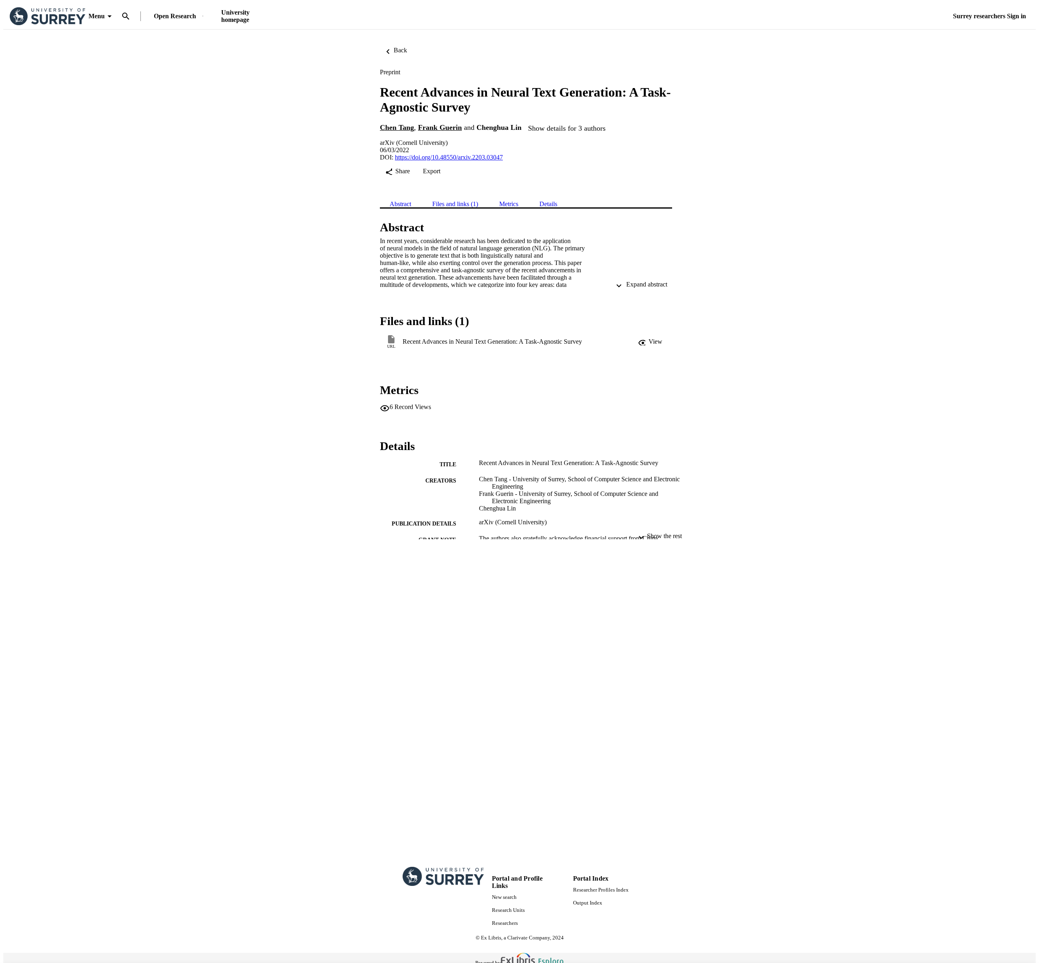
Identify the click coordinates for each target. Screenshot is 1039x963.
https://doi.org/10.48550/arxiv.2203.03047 (449, 157)
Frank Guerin (440, 127)
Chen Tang (397, 127)
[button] (650, 341)
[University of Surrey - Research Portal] (47, 16)
